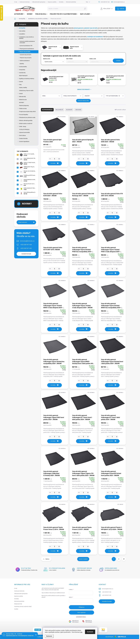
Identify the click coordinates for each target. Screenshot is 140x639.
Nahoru (47, 559)
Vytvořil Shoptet (109, 636)
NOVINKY (21, 102)
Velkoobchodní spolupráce (38, 2)
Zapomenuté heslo (81, 616)
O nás (15, 2)
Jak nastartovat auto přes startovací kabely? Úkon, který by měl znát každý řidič (53, 588)
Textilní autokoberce (25, 60)
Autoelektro (22, 34)
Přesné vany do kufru (25, 51)
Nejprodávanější (47, 109)
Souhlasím (90, 632)
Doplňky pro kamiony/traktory (26, 78)
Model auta (93, 58)
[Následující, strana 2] (119, 559)
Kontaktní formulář (26, 253)
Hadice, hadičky (23, 87)
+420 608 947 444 (26, 244)
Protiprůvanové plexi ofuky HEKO (27, 111)
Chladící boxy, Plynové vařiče (26, 90)
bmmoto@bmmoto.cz (27, 241)
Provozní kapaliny (23, 114)
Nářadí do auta (23, 99)
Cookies (16, 609)
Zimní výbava (22, 135)
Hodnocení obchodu (25, 2)
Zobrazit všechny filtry (83, 100)
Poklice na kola (23, 108)
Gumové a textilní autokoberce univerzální (27, 42)
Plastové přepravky (24, 105)
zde (81, 632)
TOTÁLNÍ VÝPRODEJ (24, 129)
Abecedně (78, 109)
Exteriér (21, 81)
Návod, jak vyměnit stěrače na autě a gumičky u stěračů (53, 596)
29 (124, 559)
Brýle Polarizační (23, 75)
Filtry (20, 84)
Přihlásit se (81, 607)
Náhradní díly (22, 96)
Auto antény (22, 31)
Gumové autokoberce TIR (26, 45)
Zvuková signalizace (24, 141)
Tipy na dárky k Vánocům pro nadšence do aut (53, 592)
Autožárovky (22, 72)
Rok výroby (69, 58)
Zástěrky (22, 63)
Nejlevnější (59, 109)
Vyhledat (118, 60)
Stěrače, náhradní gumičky (25, 120)
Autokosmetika (23, 66)
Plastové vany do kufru (25, 57)
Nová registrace (81, 612)
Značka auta (46, 58)
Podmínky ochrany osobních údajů (23, 606)
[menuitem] (19, 14)
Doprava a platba (52, 2)
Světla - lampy (22, 126)
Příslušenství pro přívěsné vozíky (27, 117)
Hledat (85, 8)
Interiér (21, 93)
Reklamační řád (18, 604)
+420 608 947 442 (26, 248)
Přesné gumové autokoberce (27, 48)
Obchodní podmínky (71, 2)
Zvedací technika (23, 138)
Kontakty (61, 2)
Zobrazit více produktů (83, 89)
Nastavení (49, 636)
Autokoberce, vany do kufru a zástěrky (26, 37)
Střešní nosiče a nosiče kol (25, 123)
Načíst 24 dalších (83, 559)
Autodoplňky (22, 28)
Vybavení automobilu (24, 132)
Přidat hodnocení (22, 222)
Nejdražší (69, 109)
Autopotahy (22, 69)
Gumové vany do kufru (25, 54)
